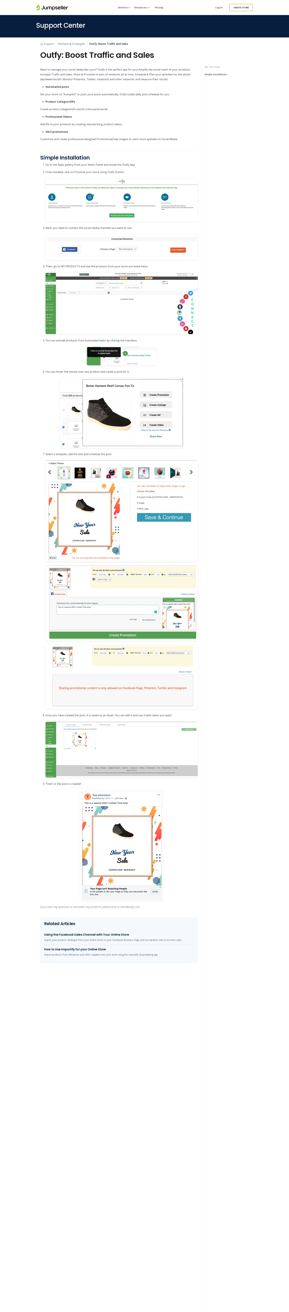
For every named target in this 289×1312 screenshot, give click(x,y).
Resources (140, 7)
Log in (219, 7)
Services (123, 7)
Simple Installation (216, 74)
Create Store (241, 7)
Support (49, 44)
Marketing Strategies (71, 44)
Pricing (159, 7)
